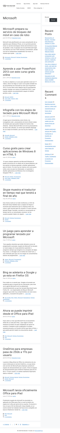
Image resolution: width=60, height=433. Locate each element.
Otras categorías (38, 8)
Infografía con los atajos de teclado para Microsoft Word (20, 111)
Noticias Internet (44, 3)
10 (20, 424)
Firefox (15, 297)
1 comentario (8, 58)
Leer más (18, 53)
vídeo (16, 98)
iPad (6, 336)
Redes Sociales (21, 8)
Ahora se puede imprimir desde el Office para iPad (18, 312)
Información (7, 57)
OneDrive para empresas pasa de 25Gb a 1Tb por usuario (17, 352)
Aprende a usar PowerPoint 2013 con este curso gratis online (19, 71)
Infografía (7, 135)
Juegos (6, 259)
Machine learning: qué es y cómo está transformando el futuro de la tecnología (50, 108)
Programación (17, 176)
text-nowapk (48, 102)
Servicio (19, 3)
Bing (12, 297)
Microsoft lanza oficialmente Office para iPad (20, 392)
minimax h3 (48, 154)
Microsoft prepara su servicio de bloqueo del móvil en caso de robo (17, 32)
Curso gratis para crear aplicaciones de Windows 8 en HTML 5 (19, 151)
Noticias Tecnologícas (21, 57)
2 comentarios (8, 300)
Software (7, 261)
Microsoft (13, 57)
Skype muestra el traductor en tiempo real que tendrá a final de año (19, 192)
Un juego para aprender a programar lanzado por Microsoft (18, 234)
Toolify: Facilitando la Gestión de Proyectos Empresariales (50, 136)
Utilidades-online (13, 137)
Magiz (46, 144)
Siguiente (25, 424)
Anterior (6, 424)
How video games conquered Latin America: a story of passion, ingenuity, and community (50, 57)
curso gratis (7, 98)
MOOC (29, 8)
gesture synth (49, 116)
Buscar (47, 17)
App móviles (27, 3)
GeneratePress (39, 430)
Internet (13, 98)
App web (35, 3)
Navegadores (26, 297)
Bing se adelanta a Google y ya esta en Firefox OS (20, 274)
